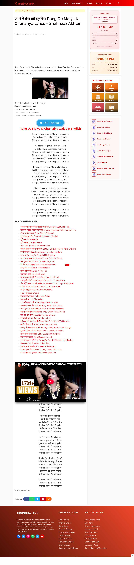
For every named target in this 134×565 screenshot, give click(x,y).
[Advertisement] (67, 282)
